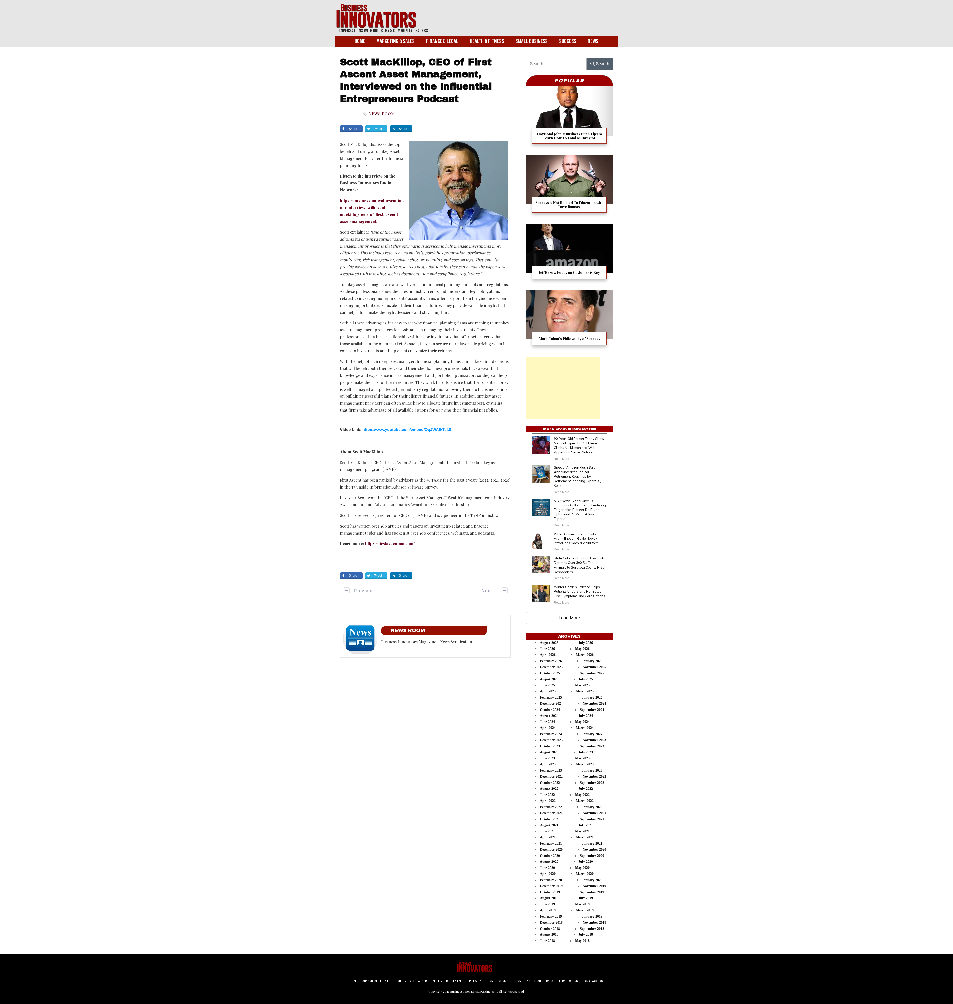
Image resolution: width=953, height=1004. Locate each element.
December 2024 (551, 703)
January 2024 (592, 734)
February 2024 (551, 734)
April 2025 (548, 691)
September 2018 (592, 929)
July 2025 (586, 679)
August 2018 (549, 934)
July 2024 (586, 715)
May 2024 (582, 722)
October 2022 (550, 783)
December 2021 (551, 813)
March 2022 (585, 801)
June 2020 (547, 868)
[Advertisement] (563, 388)
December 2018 (551, 922)
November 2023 (594, 740)
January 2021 (592, 843)
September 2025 (592, 673)
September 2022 (592, 783)
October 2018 (550, 929)
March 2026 (585, 655)
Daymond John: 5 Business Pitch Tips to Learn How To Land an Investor (569, 118)
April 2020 (548, 874)
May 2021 (582, 831)
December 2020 (551, 849)
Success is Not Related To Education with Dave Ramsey (569, 187)
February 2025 (551, 697)
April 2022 (548, 801)
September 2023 (592, 746)
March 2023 (585, 764)
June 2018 (547, 941)
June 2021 (547, 831)
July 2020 (586, 861)
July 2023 (586, 752)
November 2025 (594, 667)
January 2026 (592, 661)
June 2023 (547, 758)
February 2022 (551, 807)
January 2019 (592, 916)
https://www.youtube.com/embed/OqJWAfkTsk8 (406, 430)
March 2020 (585, 874)
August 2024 (549, 715)
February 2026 (551, 661)
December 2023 (551, 740)
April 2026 (548, 655)
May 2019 (582, 904)
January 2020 (592, 880)
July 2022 (586, 788)
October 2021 (550, 819)
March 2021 (585, 837)
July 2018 (586, 934)
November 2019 (594, 886)
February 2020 (551, 880)
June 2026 (547, 649)
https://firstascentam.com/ (390, 543)
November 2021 (594, 813)
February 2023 (551, 770)
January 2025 (592, 697)
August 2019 (549, 898)
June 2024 (547, 722)
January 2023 (592, 770)
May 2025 (582, 685)
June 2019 (547, 904)
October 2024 (550, 710)
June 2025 (547, 685)
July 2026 (586, 643)
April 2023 (548, 764)
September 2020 (592, 856)
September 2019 (592, 892)
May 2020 (582, 868)
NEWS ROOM (382, 113)
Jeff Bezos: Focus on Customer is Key (569, 254)
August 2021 (549, 825)
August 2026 (549, 643)
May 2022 (582, 795)
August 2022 (549, 788)
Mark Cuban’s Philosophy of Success (569, 320)
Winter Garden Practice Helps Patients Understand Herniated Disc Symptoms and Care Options (579, 591)
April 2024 (548, 728)
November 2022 (594, 776)
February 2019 (551, 916)
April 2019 (548, 910)
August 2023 (549, 752)
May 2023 (582, 758)
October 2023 (550, 746)
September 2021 (592, 819)
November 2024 (594, 703)
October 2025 (550, 673)
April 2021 (548, 837)
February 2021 (551, 843)
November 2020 (594, 849)
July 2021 (586, 825)
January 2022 (592, 807)
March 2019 (585, 910)
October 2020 (550, 856)
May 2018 (582, 941)
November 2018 (594, 922)
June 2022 (547, 795)
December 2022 (551, 776)
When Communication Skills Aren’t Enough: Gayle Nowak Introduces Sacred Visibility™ (576, 538)
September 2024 (592, 710)
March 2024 (585, 728)
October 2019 (550, 892)
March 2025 (585, 691)
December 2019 (551, 886)
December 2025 (551, 667)
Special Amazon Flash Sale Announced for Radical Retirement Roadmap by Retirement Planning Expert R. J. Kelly (578, 477)
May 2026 (582, 649)
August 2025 (549, 679)
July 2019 (586, 898)
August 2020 (549, 861)
